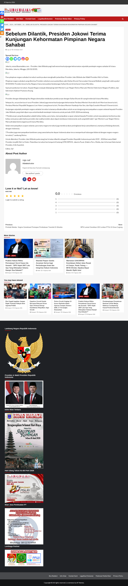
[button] (123, 19)
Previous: (34, 226)
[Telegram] (15, 59)
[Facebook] (7, 59)
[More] (27, 59)
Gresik (32, 296)
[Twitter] (19, 59)
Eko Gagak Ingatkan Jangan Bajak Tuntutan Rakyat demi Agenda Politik (15, 303)
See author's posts (33, 173)
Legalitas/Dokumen (45, 19)
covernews (70, 583)
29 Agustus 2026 (18, 308)
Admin (38, 270)
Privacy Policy (79, 19)
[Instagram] (23, 59)
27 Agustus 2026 (47, 270)
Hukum (8, 255)
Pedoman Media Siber (63, 19)
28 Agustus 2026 (18, 272)
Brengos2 (9, 272)
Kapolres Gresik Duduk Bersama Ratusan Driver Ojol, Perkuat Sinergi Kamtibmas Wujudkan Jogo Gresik (39, 305)
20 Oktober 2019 (17, 49)
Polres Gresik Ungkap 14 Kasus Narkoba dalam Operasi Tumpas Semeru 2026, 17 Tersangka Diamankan (62, 305)
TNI (111, 296)
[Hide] (1, 37)
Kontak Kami (30, 19)
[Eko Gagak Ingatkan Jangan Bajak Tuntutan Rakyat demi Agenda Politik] (15, 291)
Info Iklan (19, 19)
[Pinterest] (2, 17)
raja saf (9, 49)
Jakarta (8, 29)
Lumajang (106, 296)
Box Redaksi (9, 19)
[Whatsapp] (11, 59)
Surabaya (8, 296)
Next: (101, 226)
